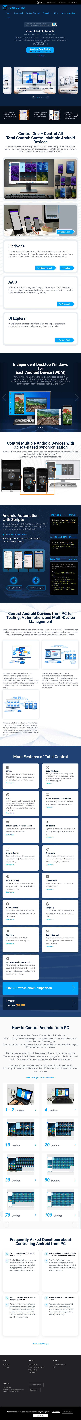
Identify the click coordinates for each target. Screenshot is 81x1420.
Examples (47, 13)
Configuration (64, 232)
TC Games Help (32, 1364)
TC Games (61, 2)
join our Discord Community (12, 1383)
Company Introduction (59, 1356)
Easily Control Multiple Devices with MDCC (38, 24)
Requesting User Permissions (58, 1403)
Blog (54, 1358)
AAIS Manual (64, 304)
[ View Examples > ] (40, 44)
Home (8, 13)
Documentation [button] (68, 13)
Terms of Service (25, 1403)
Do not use (67, 1412)
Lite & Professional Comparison (29, 979)
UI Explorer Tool (63, 340)
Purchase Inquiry (35, 1376)
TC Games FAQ (32, 1361)
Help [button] (56, 13)
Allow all (40, 1415)
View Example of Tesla (16, 526)
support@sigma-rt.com (17, 1381)
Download (18, 13)
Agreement (16, 1403)
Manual (44, 268)
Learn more (10, 774)
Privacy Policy (35, 1403)
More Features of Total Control (40, 748)
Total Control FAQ (33, 1356)
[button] (4, 392)
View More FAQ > (40, 1335)
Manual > (73, 506)
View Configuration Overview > (40, 1069)
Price (8, 17)
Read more (56, 1412)
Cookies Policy (44, 1403)
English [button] (73, 2)
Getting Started (32, 13)
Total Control (50, 2)
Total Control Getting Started (36, 1358)
